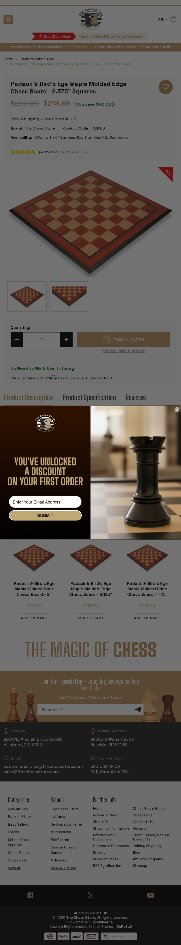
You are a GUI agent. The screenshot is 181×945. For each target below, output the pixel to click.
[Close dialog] (176, 409)
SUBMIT (45, 515)
